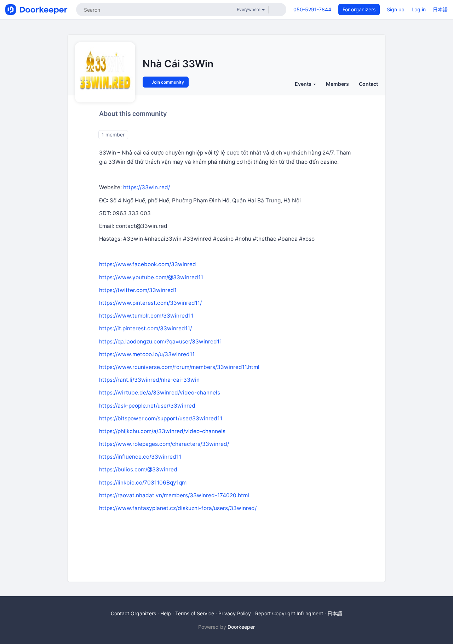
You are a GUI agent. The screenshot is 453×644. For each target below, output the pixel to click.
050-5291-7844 (312, 9)
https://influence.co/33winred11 (140, 456)
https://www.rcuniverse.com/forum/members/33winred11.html (179, 367)
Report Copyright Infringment (289, 613)
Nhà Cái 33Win (178, 64)
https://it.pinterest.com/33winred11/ (145, 328)
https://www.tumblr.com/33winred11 (146, 315)
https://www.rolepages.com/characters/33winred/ (164, 444)
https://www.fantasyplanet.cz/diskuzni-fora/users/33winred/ (178, 508)
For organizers (359, 9)
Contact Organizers (133, 613)
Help (165, 613)
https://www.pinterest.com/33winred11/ (150, 302)
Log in (419, 9)
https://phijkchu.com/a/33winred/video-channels (162, 431)
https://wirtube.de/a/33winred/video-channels (159, 392)
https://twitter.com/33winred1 (138, 290)
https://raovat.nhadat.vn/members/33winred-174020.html (174, 495)
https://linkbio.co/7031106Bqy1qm (143, 482)
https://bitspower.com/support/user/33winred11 (160, 418)
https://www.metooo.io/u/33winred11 (147, 354)
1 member (113, 134)
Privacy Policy (234, 613)
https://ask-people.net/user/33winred (147, 405)
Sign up (396, 9)
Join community (167, 82)
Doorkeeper (241, 627)
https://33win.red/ (146, 187)
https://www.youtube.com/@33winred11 (151, 277)
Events (303, 84)
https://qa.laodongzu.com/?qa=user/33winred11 (160, 341)
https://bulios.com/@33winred (138, 469)
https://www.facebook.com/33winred (147, 264)
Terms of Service (194, 613)
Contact (368, 84)
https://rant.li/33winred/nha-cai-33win (149, 379)
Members (337, 84)
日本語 (440, 9)
